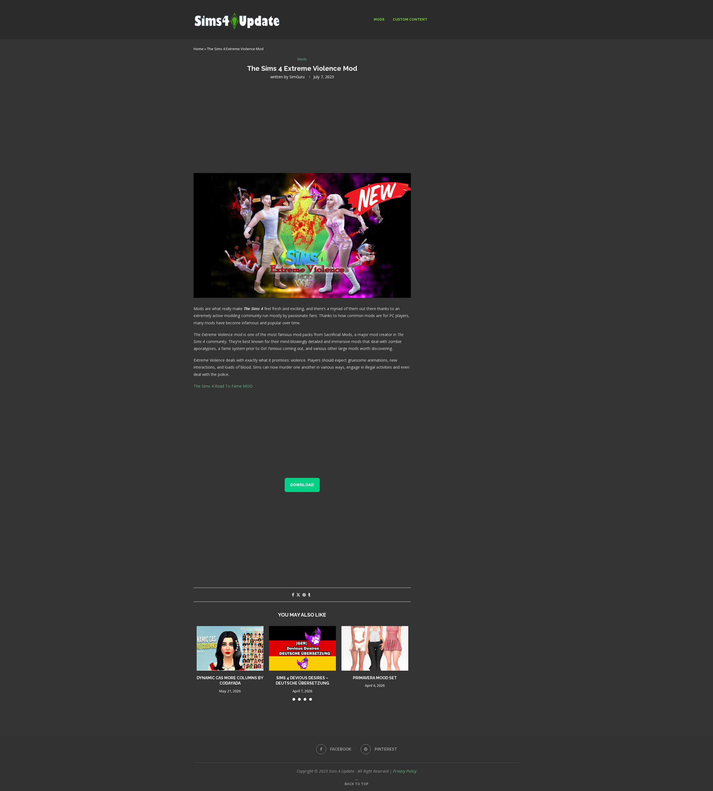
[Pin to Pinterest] (304, 594)
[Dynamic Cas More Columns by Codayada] (230, 648)
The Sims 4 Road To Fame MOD (223, 386)
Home (199, 48)
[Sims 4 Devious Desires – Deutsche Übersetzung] (302, 648)
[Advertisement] (302, 126)
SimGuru (297, 76)
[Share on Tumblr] (309, 594)
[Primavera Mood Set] (374, 648)
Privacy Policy (404, 771)
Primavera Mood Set (375, 678)
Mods (379, 19)
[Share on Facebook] (293, 594)
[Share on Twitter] (298, 594)
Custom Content (410, 19)
